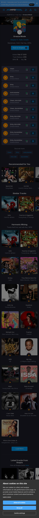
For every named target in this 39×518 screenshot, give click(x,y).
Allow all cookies (19, 503)
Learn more (7, 497)
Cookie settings (19, 513)
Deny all (19, 508)
